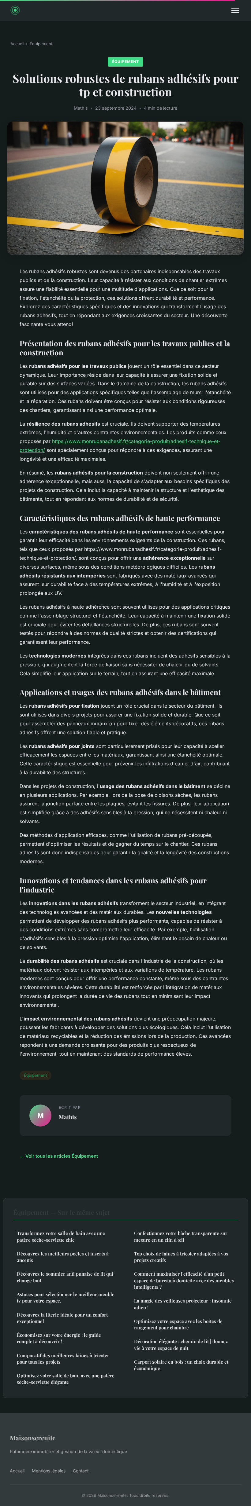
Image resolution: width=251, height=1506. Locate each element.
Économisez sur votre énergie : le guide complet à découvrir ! (59, 1338)
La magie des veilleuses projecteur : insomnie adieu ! (183, 1304)
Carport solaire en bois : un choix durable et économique (181, 1365)
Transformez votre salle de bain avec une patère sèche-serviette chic (61, 1236)
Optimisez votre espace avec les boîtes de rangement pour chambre (178, 1324)
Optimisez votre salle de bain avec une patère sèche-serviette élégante (65, 1378)
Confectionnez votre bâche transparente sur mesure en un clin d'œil (180, 1236)
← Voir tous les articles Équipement (59, 1156)
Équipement (41, 43)
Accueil (17, 43)
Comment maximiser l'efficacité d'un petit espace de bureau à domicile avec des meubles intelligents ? (184, 1280)
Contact (81, 1470)
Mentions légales (49, 1470)
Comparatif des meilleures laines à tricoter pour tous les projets (63, 1358)
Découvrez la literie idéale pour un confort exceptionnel (62, 1318)
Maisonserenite (32, 1437)
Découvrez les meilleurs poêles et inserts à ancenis (63, 1257)
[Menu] (235, 10)
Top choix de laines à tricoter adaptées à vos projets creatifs (181, 1257)
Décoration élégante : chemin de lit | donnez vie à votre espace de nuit (181, 1344)
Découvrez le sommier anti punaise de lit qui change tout (65, 1277)
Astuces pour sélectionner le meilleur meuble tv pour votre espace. (65, 1297)
